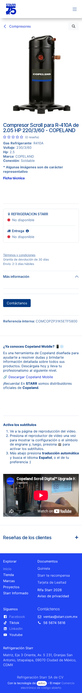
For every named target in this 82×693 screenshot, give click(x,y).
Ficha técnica (14, 178)
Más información (16, 276)
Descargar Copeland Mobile (30, 377)
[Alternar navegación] (74, 9)
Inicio (7, 569)
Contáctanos (17, 303)
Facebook (17, 617)
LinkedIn (15, 628)
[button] (73, 26)
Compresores (19, 26)
